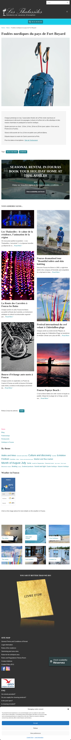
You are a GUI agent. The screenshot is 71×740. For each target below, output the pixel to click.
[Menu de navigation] (67, 11)
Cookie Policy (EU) (7, 664)
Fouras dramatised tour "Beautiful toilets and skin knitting (50, 261)
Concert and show (22, 455)
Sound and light (40, 466)
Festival (5, 459)
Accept (35, 723)
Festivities (12, 459)
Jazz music (57, 463)
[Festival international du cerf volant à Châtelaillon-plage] (53, 299)
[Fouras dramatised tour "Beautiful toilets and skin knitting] (53, 232)
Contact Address (6, 661)
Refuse (35, 728)
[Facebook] (3, 670)
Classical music (49, 463)
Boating (14, 466)
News (8, 27)
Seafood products (27, 466)
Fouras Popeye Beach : (49, 390)
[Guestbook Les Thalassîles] (35, 628)
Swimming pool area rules (9, 651)
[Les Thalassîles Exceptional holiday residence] (22, 11)
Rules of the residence (8, 648)
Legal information (39, 737)
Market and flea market (43, 459)
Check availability (60, 661)
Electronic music (6, 466)
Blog (2, 432)
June (29, 463)
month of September (38, 463)
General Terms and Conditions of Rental (14, 641)
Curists (54, 455)
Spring (19, 466)
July (23, 462)
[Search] (67, 2)
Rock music (63, 463)
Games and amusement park (26, 459)
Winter (17, 459)
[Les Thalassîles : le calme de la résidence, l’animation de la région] (17, 219)
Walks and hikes (12, 151)
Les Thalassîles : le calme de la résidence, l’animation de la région (17, 234)
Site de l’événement (31, 140)
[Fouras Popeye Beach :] (53, 365)
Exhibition (23, 151)
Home (3, 27)
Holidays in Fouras (7, 442)
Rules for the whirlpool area (10, 654)
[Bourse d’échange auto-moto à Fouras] (17, 346)
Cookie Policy (30, 737)
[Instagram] (8, 670)
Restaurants (5, 439)
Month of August (10, 462)
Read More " (18, 245)
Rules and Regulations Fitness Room (13, 658)
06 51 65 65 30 (37, 21)
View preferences (35, 733)
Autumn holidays (63, 466)
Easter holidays (52, 466)
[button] (68, 709)
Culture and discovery (39, 455)
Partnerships (5, 435)
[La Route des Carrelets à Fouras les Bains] (17, 275)
